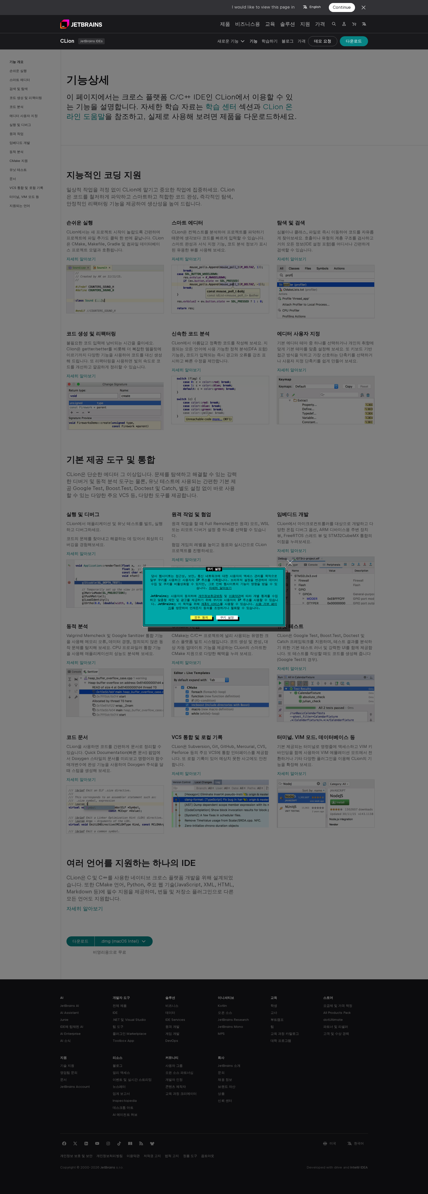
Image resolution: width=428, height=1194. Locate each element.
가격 (320, 24)
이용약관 (235, 596)
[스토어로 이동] (354, 24)
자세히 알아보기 (220, 588)
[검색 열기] (334, 24)
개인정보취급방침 (210, 596)
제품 (225, 24)
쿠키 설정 (227, 617)
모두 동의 (201, 617)
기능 (254, 41)
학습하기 (270, 41)
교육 (270, 24)
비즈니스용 (247, 24)
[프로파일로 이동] (344, 24)
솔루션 (287, 24)
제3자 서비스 (210, 604)
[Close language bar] (363, 7)
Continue (342, 7)
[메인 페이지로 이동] (81, 23)
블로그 (288, 41)
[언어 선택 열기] (364, 24)
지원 (305, 24)
